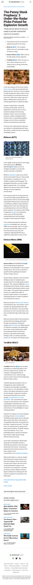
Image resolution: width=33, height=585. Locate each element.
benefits (13, 212)
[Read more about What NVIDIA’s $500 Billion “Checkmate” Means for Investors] (24, 507)
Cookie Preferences (16, 570)
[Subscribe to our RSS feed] (20, 558)
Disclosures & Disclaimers (15, 565)
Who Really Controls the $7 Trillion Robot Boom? (11, 538)
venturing (18, 416)
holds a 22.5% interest (22, 302)
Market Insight (7, 504)
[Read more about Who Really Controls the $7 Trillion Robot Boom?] (24, 536)
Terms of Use (25, 570)
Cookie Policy (7, 570)
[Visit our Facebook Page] (13, 558)
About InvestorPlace (8, 563)
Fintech (12, 480)
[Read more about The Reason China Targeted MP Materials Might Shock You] (24, 520)
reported (6, 224)
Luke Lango (11, 528)
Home (5, 6)
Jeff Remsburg (12, 542)
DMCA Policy (16, 572)
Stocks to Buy (21, 6)
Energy (17, 480)
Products (16, 563)
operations (13, 175)
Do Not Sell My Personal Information (19, 568)
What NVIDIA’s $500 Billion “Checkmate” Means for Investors (11, 508)
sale (9, 338)
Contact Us (22, 563)
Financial (6, 480)
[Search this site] (30, 1)
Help (27, 563)
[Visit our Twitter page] (16, 558)
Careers (6, 565)
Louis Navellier (12, 513)
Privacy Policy (25, 565)
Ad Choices (7, 568)
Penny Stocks (8, 486)
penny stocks (8, 89)
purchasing (14, 325)
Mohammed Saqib (9, 37)
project (26, 284)
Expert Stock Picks (12, 6)
